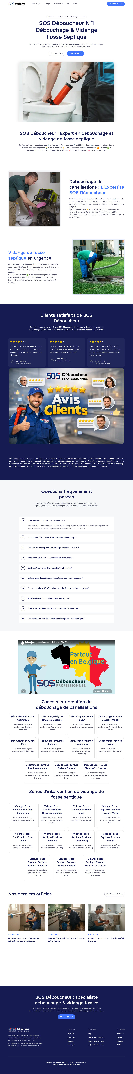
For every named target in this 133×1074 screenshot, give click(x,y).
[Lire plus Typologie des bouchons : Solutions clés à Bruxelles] (106, 917)
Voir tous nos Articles (115, 894)
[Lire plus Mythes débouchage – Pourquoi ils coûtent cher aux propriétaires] (26, 917)
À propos (71, 1034)
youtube (120, 1041)
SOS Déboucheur (59, 1062)
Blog (67, 4)
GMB (119, 1045)
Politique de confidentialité (72, 1064)
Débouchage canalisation (96, 1037)
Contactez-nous (57, 53)
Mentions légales (58, 1064)
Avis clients (71, 1037)
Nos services (58, 4)
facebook (120, 1034)
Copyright (71, 1045)
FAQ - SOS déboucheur (96, 1045)
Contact (74, 4)
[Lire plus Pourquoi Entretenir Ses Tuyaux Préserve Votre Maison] (66, 917)
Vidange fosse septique (96, 1041)
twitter (119, 1037)
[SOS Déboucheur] (16, 4)
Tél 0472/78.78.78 (116, 4)
